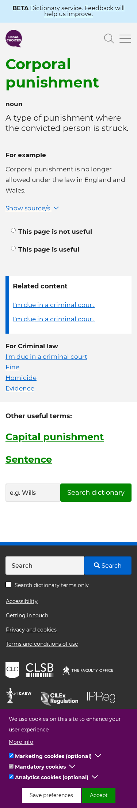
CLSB (41, 671)
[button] (98, 756)
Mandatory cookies (40, 767)
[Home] (13, 38)
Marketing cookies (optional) (53, 756)
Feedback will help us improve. (84, 11)
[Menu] (123, 39)
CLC (13, 671)
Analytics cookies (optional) (51, 777)
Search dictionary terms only (52, 585)
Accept (99, 795)
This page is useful (48, 249)
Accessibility (22, 601)
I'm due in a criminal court (54, 304)
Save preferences (51, 795)
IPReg (103, 697)
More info (21, 742)
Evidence (19, 388)
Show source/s (28, 208)
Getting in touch (27, 615)
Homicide (21, 377)
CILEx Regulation (62, 697)
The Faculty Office (90, 671)
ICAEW (21, 697)
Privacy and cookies (31, 629)
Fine (12, 367)
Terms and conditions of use (42, 644)
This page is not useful (55, 231)
